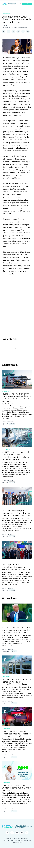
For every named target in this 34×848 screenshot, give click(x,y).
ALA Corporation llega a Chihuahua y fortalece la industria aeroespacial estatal (16, 567)
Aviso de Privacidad (10, 840)
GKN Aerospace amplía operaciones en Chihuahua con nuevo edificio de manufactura (16, 513)
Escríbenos (27, 840)
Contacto (17, 838)
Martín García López (8, 534)
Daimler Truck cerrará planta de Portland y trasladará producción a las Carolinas (16, 681)
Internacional (6, 676)
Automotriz (6, 625)
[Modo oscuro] (18, 4)
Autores (20, 840)
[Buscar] (20, 4)
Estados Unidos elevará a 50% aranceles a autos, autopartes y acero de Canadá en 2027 (17, 630)
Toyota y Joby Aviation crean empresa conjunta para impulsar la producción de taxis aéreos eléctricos (17, 397)
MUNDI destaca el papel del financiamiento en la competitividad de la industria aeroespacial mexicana (16, 456)
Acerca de (24, 838)
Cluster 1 (5, 25)
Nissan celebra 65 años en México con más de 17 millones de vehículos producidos (16, 733)
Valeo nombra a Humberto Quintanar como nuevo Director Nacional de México (16, 787)
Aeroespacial (6, 14)
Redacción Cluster (8, 422)
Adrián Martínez (7, 701)
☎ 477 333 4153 (17, 842)
